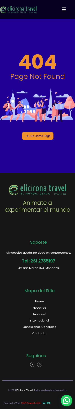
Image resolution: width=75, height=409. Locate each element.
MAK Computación (31, 403)
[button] (66, 400)
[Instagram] (39, 364)
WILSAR (47, 403)
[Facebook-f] (32, 364)
